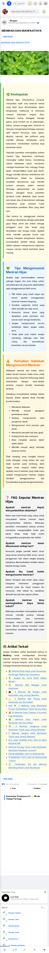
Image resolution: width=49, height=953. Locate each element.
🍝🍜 (14, 950)
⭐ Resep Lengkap (16, 945)
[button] (24, 11)
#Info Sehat (8, 37)
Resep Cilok (13, 932)
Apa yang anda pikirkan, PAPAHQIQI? (25, 11)
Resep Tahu (13, 919)
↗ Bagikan (36, 788)
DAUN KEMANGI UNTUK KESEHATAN (26, 754)
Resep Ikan (13, 939)
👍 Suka (12, 788)
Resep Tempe (14, 913)
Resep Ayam (13, 926)
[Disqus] (26, 835)
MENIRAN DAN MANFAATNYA (14, 42)
